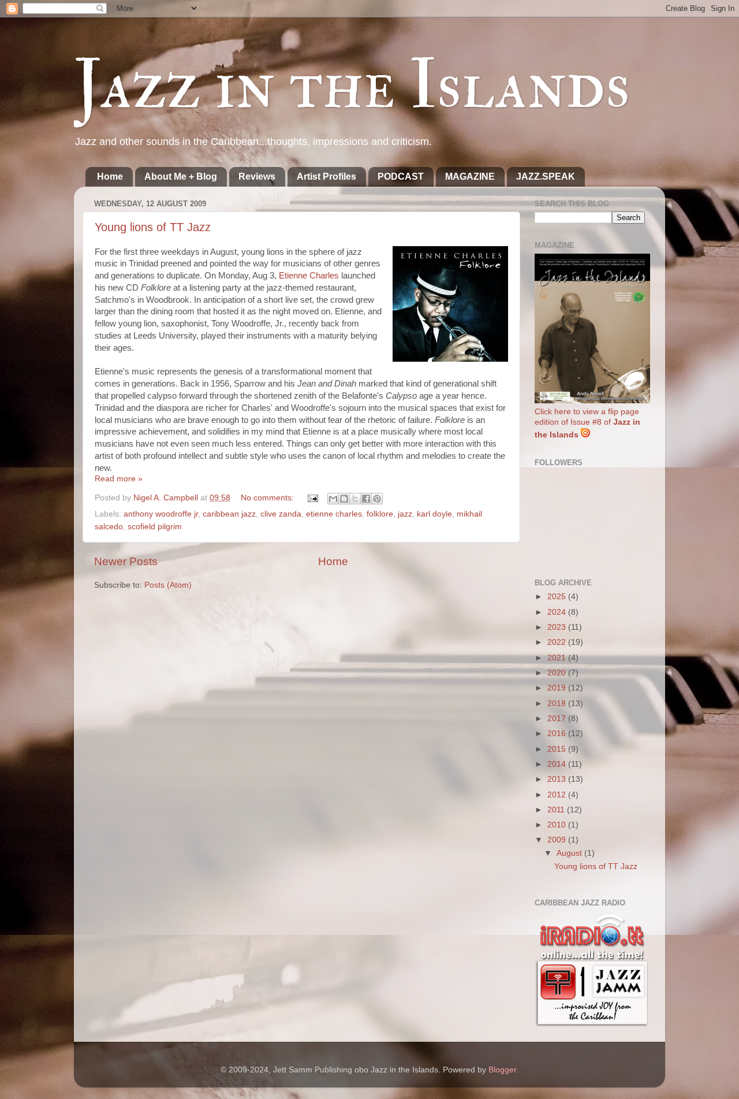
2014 (557, 764)
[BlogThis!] (344, 498)
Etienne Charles (309, 275)
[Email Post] (312, 497)
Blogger (502, 1069)
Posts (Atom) (168, 585)
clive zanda (280, 514)
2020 (557, 673)
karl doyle (434, 514)
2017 (557, 718)
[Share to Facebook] (366, 498)
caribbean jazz (229, 514)
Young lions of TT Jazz (153, 227)
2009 (557, 840)
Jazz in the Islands (352, 85)
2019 (557, 688)
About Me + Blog (180, 176)
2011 (557, 809)
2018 (557, 703)
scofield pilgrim (155, 526)
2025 (557, 596)
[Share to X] (355, 498)
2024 (557, 612)
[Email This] (333, 498)
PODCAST (401, 176)
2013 (557, 779)
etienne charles (334, 514)
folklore (380, 514)
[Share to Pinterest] (377, 498)
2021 (557, 658)
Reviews (256, 176)
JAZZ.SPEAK (545, 176)
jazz (405, 514)
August (570, 853)
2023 (557, 627)
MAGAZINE (470, 176)
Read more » (119, 478)
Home (110, 176)
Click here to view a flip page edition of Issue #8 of (587, 423)
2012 (557, 794)
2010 (557, 824)
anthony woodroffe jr (161, 514)
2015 (557, 749)
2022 (557, 642)
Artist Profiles (326, 176)
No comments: (268, 497)
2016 (557, 733)
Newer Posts (126, 561)
